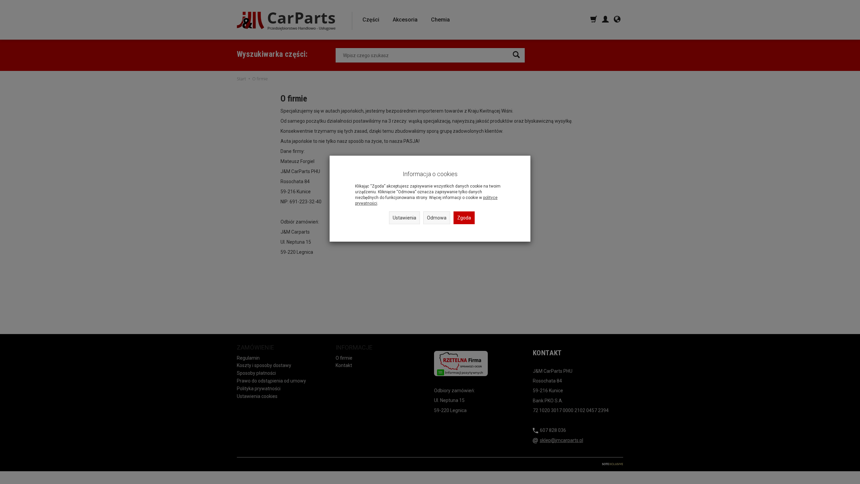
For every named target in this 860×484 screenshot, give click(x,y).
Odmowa (436, 217)
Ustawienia (404, 217)
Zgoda (464, 217)
